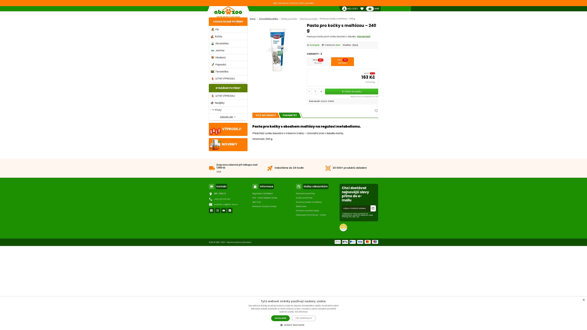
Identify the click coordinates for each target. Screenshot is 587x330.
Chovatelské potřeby (228, 21)
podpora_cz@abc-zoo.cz (226, 204)
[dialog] (293, 313)
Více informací (301, 311)
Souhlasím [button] (280, 318)
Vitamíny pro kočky (308, 18)
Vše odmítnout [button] (303, 318)
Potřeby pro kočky (289, 18)
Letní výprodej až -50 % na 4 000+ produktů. (293, 3)
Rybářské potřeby (228, 88)
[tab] (265, 115)
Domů (253, 18)
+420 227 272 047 (222, 199)
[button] (293, 324)
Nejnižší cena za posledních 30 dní (364, 96)
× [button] (583, 300)
